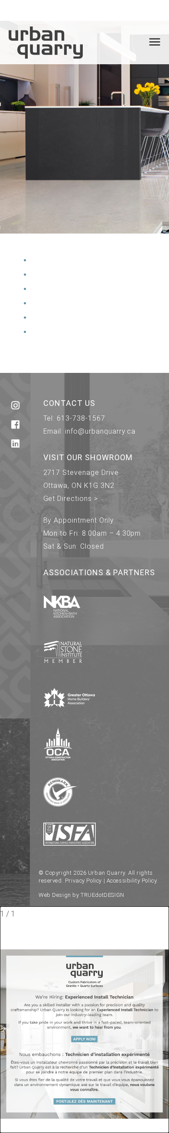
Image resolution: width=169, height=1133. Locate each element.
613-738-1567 (81, 418)
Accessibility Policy (132, 880)
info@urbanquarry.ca (100, 431)
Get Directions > (70, 498)
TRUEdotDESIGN (102, 895)
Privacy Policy (83, 880)
